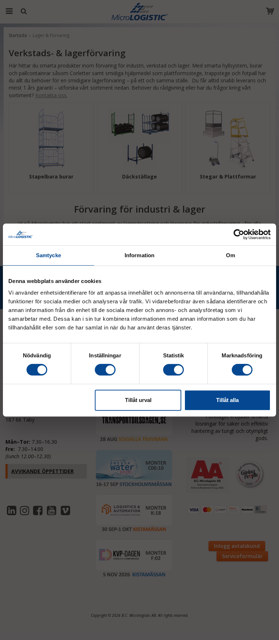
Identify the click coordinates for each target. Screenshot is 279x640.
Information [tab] (139, 255)
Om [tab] (230, 255)
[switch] (105, 370)
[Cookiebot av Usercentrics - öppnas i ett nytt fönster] (239, 234)
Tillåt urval (138, 400)
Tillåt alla (227, 400)
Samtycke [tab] (48, 255)
